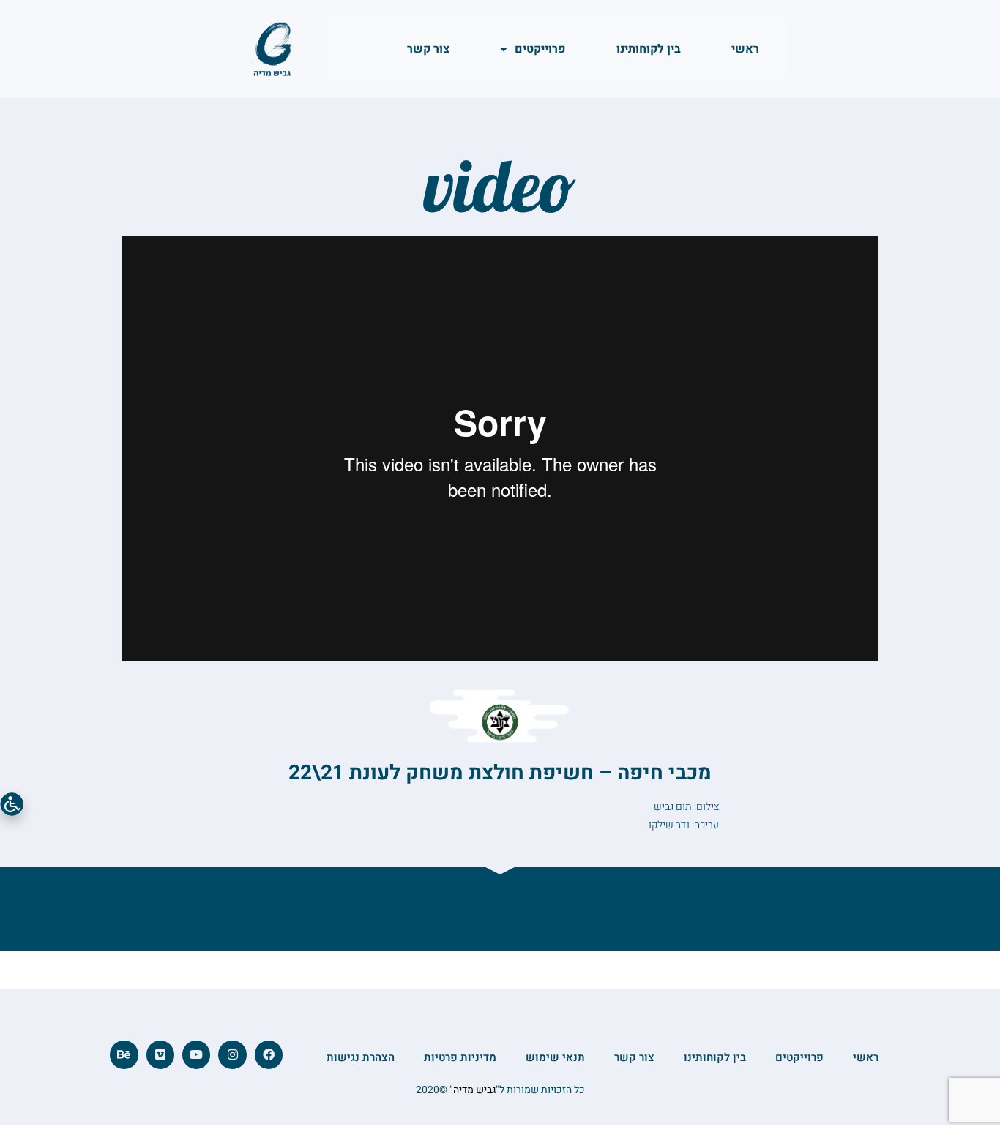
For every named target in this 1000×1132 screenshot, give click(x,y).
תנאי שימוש (555, 1057)
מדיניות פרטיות (460, 1057)
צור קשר (428, 49)
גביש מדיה (474, 1090)
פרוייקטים (540, 49)
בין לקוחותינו (648, 49)
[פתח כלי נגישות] (11, 804)
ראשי (745, 49)
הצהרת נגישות (361, 1057)
